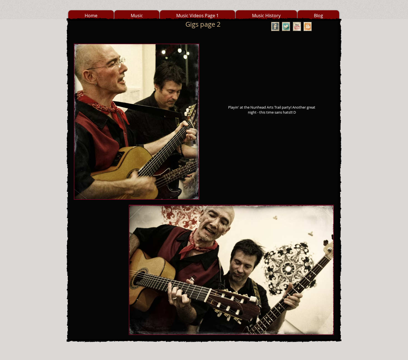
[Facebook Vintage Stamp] (275, 26)
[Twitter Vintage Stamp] (286, 26)
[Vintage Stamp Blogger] (308, 26)
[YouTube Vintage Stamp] (297, 26)
